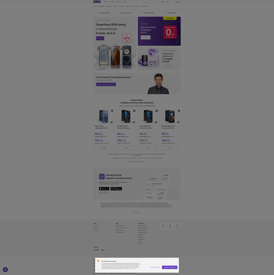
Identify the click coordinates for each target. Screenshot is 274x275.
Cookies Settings (154, 267)
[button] (98, 260)
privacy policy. (133, 268)
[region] (137, 265)
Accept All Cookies (169, 267)
